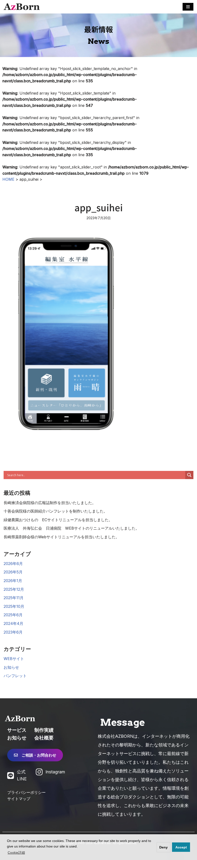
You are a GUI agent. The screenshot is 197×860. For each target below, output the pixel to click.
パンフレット (15, 675)
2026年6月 (13, 563)
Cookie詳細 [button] (16, 852)
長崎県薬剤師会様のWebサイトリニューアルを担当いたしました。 (61, 536)
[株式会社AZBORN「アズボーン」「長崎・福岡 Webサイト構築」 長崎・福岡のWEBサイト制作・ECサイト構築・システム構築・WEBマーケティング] (22, 6)
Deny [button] (163, 847)
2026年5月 (13, 572)
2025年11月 (14, 597)
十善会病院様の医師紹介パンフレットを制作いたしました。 (55, 511)
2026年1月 (13, 580)
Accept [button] (181, 847)
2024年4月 (13, 623)
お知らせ (11, 667)
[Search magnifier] (189, 475)
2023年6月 (13, 632)
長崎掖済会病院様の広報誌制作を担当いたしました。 (50, 502)
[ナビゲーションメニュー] (188, 7)
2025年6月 (13, 614)
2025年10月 (14, 606)
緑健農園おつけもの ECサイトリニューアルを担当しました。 (58, 519)
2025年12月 (14, 589)
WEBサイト (14, 658)
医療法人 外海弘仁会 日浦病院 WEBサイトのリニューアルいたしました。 (71, 528)
